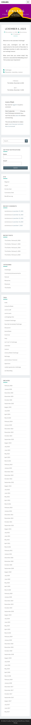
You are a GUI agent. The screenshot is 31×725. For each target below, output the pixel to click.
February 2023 (8, 464)
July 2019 (7, 618)
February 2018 (8, 679)
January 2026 (8, 389)
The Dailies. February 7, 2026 (12, 244)
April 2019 (7, 629)
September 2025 (9, 403)
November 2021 (9, 518)
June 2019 (7, 622)
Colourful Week (9, 306)
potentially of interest (11, 360)
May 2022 (7, 496)
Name (5, 154)
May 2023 (7, 454)
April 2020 (7, 586)
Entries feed (8, 189)
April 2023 (7, 457)
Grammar (7, 335)
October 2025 (8, 400)
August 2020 (8, 572)
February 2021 (8, 550)
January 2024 (8, 425)
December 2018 (9, 643)
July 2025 (7, 411)
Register (7, 182)
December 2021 (9, 514)
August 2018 (8, 658)
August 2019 (8, 615)
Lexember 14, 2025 (18, 222)
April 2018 (7, 672)
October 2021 (8, 522)
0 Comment (16, 34)
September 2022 (9, 482)
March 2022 (8, 504)
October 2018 (8, 651)
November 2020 (9, 561)
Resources (7, 280)
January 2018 (8, 683)
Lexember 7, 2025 (18, 225)
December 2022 (9, 471)
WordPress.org (9, 196)
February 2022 (8, 507)
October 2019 (8, 608)
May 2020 (7, 583)
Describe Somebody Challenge (13, 324)
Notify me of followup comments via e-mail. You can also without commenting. (15, 114)
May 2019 (7, 626)
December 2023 (9, 428)
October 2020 (8, 565)
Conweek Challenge (10, 320)
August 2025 (8, 407)
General (7, 277)
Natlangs (7, 356)
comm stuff (8, 310)
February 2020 (8, 593)
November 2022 (9, 475)
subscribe (18, 115)
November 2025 (9, 396)
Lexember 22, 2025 (18, 214)
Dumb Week (8, 331)
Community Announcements (13, 273)
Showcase (7, 284)
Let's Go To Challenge (11, 342)
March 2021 (8, 547)
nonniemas (23, 32)
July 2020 (7, 575)
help (6, 338)
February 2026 (8, 385)
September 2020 (9, 568)
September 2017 (9, 697)
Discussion (8, 72)
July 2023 (7, 446)
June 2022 (7, 493)
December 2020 (9, 557)
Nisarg (15, 723)
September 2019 (9, 611)
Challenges (8, 70)
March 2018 (8, 676)
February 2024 (8, 421)
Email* (5, 161)
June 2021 (7, 536)
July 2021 (7, 532)
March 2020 (8, 590)
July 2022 (7, 489)
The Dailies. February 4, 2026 (12, 255)
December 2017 (9, 686)
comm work (8, 313)
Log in (6, 185)
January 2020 (8, 597)
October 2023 (8, 436)
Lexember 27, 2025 (18, 211)
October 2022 (8, 479)
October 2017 (8, 694)
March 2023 (8, 461)
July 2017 (7, 704)
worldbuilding (8, 370)
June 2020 (7, 579)
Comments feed (9, 192)
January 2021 (8, 554)
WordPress (21, 721)
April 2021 (7, 543)
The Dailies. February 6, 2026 (12, 247)
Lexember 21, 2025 (18, 218)
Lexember (14, 72)
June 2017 (7, 708)
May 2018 (7, 669)
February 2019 (8, 636)
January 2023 (8, 468)
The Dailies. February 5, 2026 (12, 251)
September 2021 (9, 525)
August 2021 (8, 529)
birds (6, 302)
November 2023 (9, 432)
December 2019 (9, 600)
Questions (7, 363)
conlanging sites (9, 317)
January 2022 (8, 511)
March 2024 (8, 418)
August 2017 (8, 701)
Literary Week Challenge (11, 353)
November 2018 (9, 647)
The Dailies (8, 287)
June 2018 (7, 665)
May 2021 (7, 539)
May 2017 (7, 712)
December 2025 (9, 393)
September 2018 (9, 654)
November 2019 (9, 604)
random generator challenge (13, 367)
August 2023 (8, 443)
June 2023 (7, 450)
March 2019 (8, 633)
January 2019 (8, 640)
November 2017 (9, 690)
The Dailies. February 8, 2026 (12, 240)
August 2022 (8, 486)
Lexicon (20, 72)
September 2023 (9, 439)
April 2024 (7, 414)
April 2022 (7, 500)
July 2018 (7, 661)
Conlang (5, 2)
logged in (15, 105)
